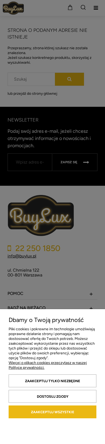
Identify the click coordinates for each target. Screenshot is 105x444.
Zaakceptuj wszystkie (52, 412)
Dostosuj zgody (52, 396)
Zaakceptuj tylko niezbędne (52, 381)
